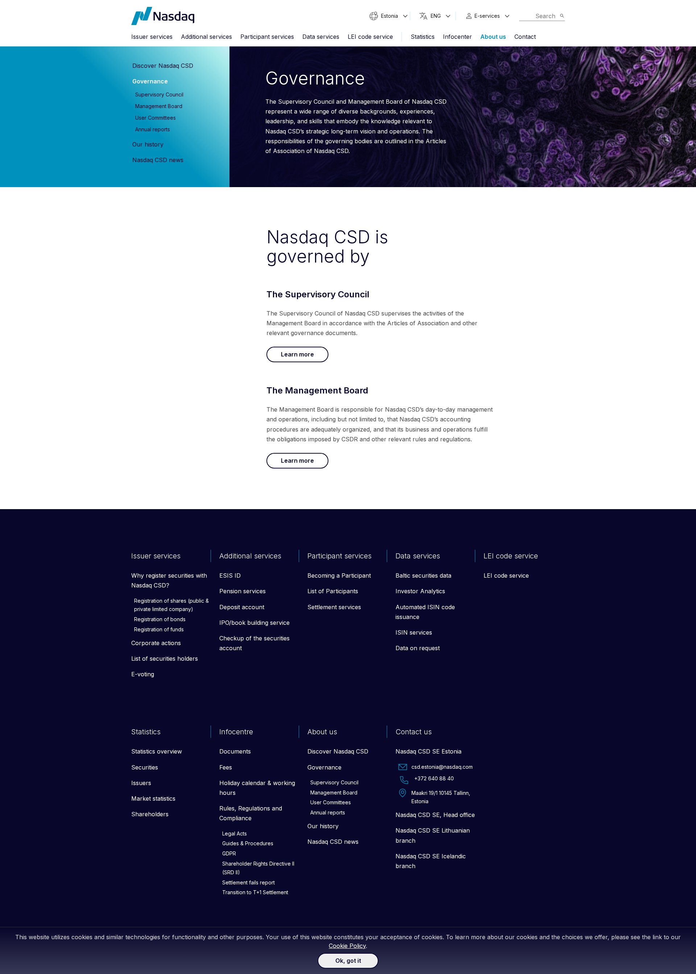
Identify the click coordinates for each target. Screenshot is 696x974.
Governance (150, 81)
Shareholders (150, 814)
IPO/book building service (254, 622)
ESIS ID (230, 575)
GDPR (229, 853)
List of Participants (332, 591)
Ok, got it (348, 960)
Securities (144, 767)
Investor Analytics (420, 591)
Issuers (141, 783)
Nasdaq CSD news (157, 160)
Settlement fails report (248, 882)
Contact (525, 36)
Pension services (242, 591)
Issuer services (152, 36)
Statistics (423, 36)
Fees (225, 767)
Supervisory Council (159, 94)
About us (493, 36)
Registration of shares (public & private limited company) (171, 605)
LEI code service (370, 36)
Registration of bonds (160, 619)
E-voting (142, 674)
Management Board (158, 106)
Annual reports (152, 129)
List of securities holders (164, 658)
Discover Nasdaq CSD (162, 65)
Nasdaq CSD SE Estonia (428, 751)
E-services (487, 16)
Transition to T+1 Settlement (255, 892)
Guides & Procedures (247, 843)
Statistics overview (156, 751)
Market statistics (153, 798)
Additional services (206, 36)
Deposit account (241, 607)
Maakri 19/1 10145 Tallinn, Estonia (440, 797)
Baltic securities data (423, 575)
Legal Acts (234, 833)
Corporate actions (156, 643)
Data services (320, 36)
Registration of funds (159, 629)
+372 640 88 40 (434, 778)
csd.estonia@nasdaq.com (442, 767)
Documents (235, 751)
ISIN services (413, 632)
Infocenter (457, 36)
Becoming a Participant (339, 575)
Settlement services (334, 607)
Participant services (267, 36)
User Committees (155, 118)
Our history (147, 144)
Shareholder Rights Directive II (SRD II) (258, 867)
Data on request (417, 648)
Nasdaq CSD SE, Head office (435, 814)
